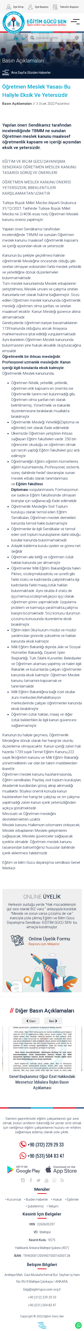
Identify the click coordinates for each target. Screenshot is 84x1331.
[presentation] (31, 1020)
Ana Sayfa (18, 72)
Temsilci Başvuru (69, 7)
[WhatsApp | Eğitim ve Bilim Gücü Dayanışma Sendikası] (54, 1180)
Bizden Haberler (39, 72)
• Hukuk (56, 1199)
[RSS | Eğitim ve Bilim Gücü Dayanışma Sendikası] (62, 1180)
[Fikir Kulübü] (42, 1325)
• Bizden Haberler (36, 1199)
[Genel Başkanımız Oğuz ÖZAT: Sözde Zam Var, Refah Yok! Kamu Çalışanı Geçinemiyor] (43, 1049)
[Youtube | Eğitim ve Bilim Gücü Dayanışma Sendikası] (46, 1180)
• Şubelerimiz (35, 1206)
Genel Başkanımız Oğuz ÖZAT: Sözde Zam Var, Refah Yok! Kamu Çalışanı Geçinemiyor (43, 1082)
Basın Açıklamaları (23, 61)
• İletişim (52, 1206)
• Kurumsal (13, 1199)
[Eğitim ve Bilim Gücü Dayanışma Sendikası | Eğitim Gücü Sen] (34, 22)
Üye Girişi (18, 7)
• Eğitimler (72, 1199)
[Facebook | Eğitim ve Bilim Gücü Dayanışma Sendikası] (31, 1180)
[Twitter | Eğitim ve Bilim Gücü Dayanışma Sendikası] (38, 1180)
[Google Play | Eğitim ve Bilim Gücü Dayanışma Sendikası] (24, 1170)
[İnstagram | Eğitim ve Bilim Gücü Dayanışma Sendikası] (23, 1180)
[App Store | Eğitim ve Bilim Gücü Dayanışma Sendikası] (61, 1170)
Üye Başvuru (41, 7)
